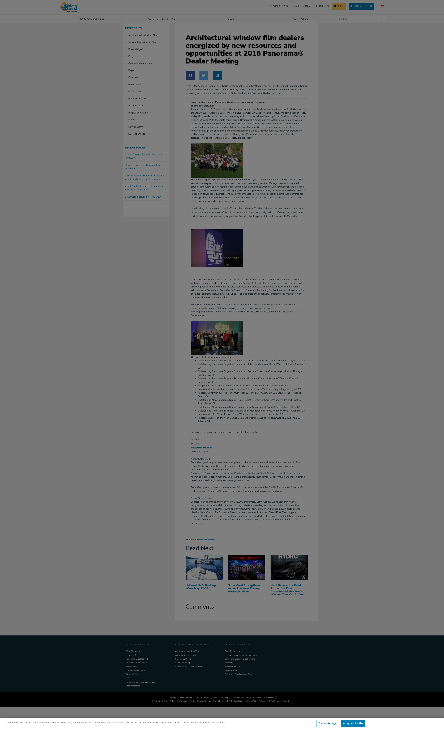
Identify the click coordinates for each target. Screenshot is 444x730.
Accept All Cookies (353, 723)
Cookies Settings (327, 723)
